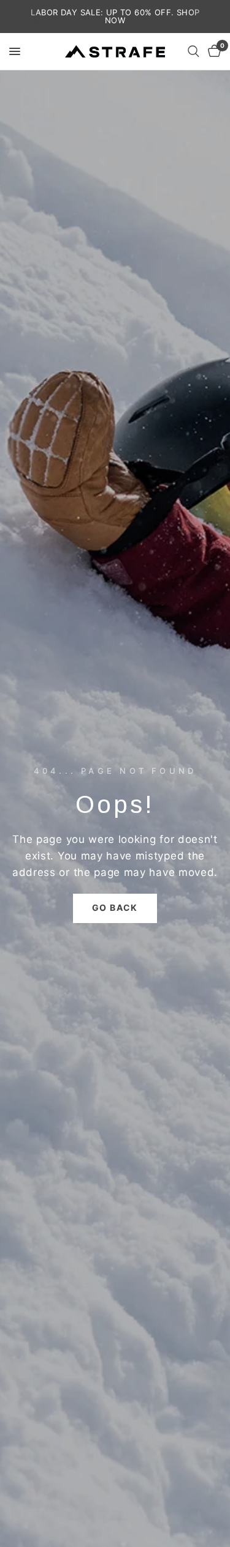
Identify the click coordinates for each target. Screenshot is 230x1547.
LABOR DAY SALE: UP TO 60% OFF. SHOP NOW (115, 16)
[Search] (193, 51)
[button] (115, 908)
